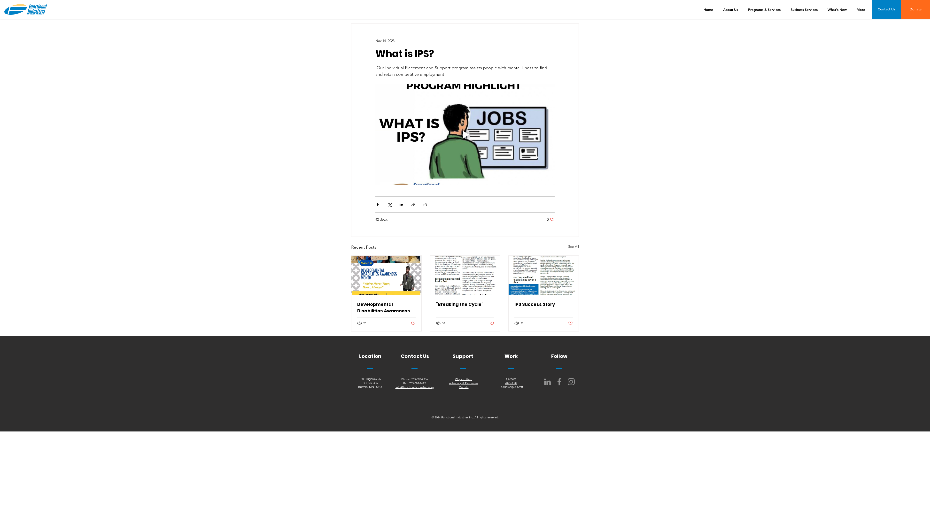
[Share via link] (413, 204)
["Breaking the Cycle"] (465, 275)
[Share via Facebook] (377, 204)
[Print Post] (425, 204)
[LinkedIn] (547, 381)
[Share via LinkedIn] (401, 204)
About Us (511, 383)
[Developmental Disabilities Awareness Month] (386, 275)
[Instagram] (571, 381)
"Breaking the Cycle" (459, 304)
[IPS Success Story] (544, 275)
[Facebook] (559, 381)
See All (573, 246)
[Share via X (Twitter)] (389, 204)
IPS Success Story (534, 304)
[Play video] (465, 134)
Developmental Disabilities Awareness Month (383, 307)
